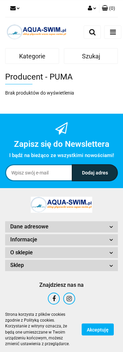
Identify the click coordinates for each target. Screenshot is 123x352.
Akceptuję (98, 329)
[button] (108, 8)
